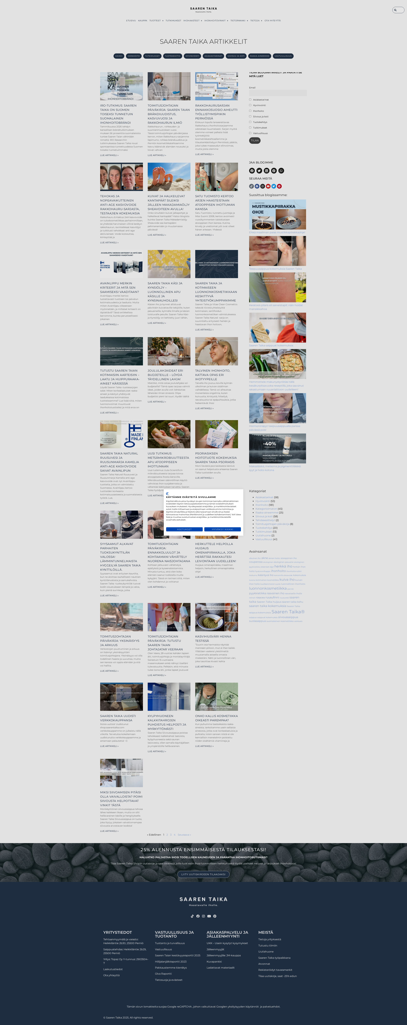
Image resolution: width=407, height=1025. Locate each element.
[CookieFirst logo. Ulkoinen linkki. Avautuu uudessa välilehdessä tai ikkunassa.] (167, 493)
